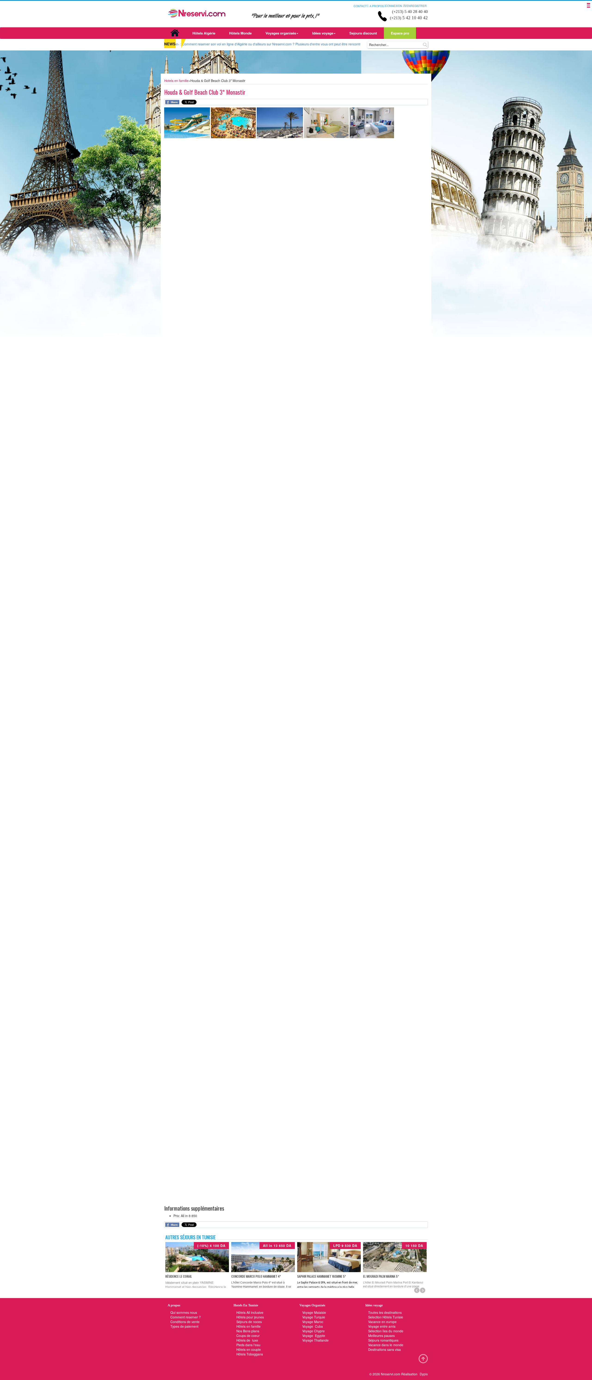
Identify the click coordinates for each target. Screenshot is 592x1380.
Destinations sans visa (384, 1349)
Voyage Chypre (313, 1331)
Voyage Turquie (314, 1317)
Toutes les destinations (385, 1312)
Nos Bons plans (247, 1331)
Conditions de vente (185, 1321)
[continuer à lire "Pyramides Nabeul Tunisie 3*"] (197, 1257)
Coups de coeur (248, 1335)
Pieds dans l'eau (248, 1345)
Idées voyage (322, 33)
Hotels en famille (176, 80)
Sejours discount (363, 33)
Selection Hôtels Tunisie (385, 1317)
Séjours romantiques (383, 1340)
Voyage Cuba (312, 1326)
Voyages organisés (280, 33)
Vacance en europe (383, 1321)
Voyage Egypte (313, 1335)
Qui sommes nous (183, 1312)
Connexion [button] (393, 6)
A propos (377, 6)
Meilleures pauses (381, 1335)
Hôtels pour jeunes (250, 1317)
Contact (360, 6)
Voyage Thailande (315, 1340)
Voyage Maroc (312, 1321)
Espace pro (400, 33)
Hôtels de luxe (247, 1340)
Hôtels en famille (248, 1326)
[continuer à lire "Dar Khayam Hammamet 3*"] (263, 1257)
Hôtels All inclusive (249, 1312)
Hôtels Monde (240, 33)
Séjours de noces (249, 1321)
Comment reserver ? (185, 1317)
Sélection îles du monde (385, 1331)
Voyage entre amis (381, 1326)
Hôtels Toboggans (249, 1354)
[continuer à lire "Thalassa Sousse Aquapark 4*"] (395, 1257)
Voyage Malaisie (314, 1312)
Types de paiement (184, 1326)
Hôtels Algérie (203, 33)
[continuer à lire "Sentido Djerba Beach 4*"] (329, 1257)
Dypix (424, 1374)
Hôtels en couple (248, 1349)
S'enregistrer (415, 6)
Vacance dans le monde (385, 1345)
